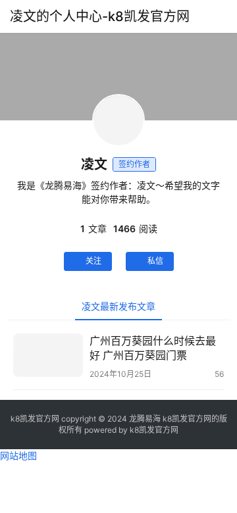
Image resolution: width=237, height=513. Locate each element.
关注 (93, 261)
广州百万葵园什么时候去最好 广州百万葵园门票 (153, 348)
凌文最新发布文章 (118, 306)
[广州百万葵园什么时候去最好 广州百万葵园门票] (48, 355)
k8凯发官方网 (154, 430)
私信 (155, 261)
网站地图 (18, 455)
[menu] (223, 16)
